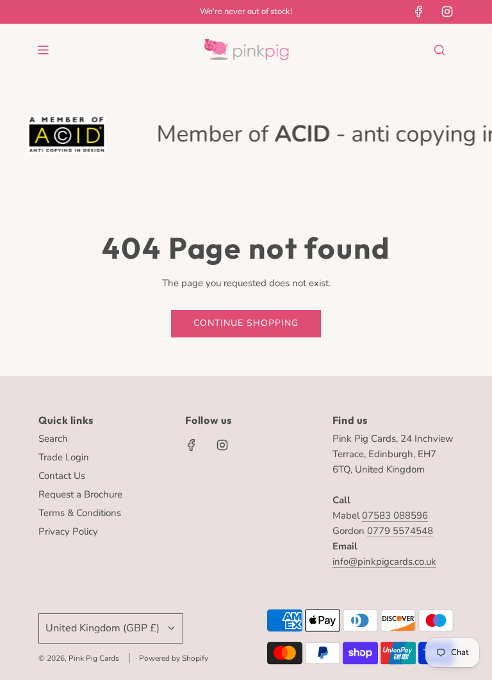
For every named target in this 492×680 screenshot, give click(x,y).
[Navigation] (43, 50)
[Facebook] (419, 11)
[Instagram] (447, 11)
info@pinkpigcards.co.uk (384, 561)
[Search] (439, 50)
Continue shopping (246, 323)
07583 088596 (395, 515)
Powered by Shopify (173, 658)
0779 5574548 (400, 530)
